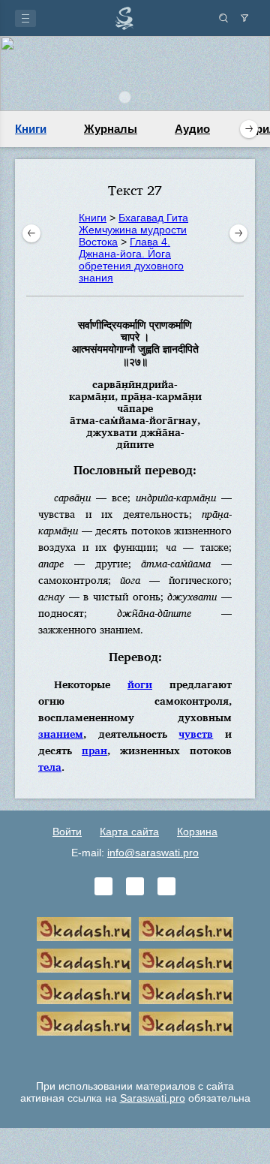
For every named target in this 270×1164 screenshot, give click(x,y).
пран (94, 750)
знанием (60, 733)
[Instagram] (167, 886)
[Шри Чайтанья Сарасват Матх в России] (84, 1024)
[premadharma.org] (186, 1024)
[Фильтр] (244, 18)
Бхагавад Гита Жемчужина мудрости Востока (133, 230)
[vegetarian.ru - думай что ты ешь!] (186, 929)
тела (50, 766)
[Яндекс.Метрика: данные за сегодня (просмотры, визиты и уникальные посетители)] (135, 1055)
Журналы (110, 128)
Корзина (197, 832)
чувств (195, 733)
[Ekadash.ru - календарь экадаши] (84, 961)
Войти (67, 832)
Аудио (192, 128)
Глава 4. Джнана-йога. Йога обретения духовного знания (131, 260)
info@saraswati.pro (153, 853)
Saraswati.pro (152, 1098)
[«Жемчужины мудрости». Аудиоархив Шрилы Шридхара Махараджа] (186, 992)
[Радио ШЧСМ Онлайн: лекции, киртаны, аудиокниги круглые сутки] (84, 992)
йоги (140, 684)
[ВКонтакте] (103, 886)
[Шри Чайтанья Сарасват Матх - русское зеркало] (186, 961)
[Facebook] (135, 886)
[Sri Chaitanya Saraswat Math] (84, 929)
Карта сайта (129, 832)
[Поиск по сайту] (223, 18)
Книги (30, 128)
